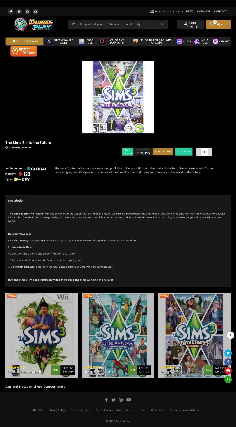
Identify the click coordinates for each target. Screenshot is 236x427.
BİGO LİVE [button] (90, 41)
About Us (38, 410)
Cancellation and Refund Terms (114, 410)
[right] (230, 335)
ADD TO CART (163, 151)
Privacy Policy (57, 410)
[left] (5, 335)
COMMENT (203, 11)
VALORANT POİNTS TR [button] (117, 41)
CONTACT (220, 11)
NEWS (189, 11)
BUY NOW (184, 151)
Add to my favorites (20, 147)
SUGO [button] (187, 41)
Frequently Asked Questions (186, 410)
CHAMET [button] (224, 41)
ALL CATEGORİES (27, 41)
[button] (218, 24)
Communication (80, 410)
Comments (157, 410)
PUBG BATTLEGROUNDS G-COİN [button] (156, 41)
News (142, 410)
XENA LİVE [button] (205, 41)
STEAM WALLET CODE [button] (63, 41)
